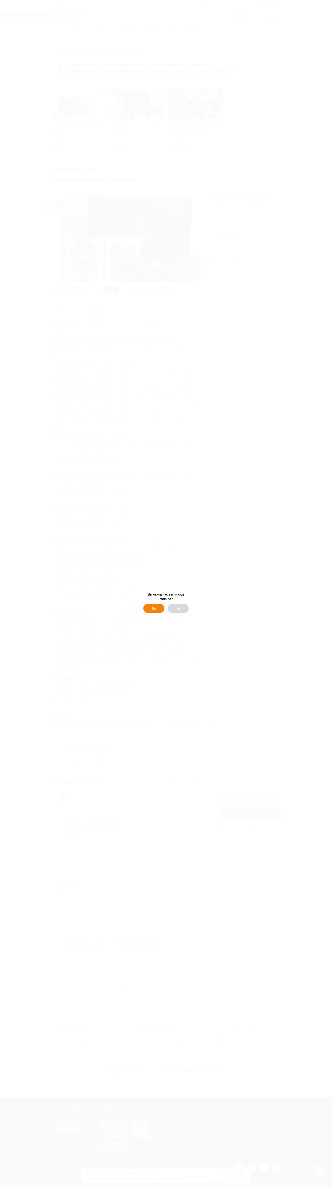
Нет (178, 608)
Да (154, 608)
